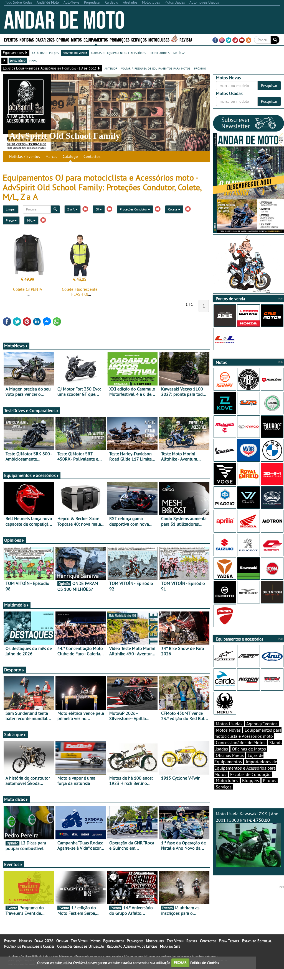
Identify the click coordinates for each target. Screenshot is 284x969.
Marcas (51, 156)
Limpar (11, 209)
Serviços (224, 787)
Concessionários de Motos (240, 742)
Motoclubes (158, 39)
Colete (173, 209)
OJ (98, 209)
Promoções (120, 39)
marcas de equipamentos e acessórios (118, 52)
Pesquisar (269, 85)
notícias (179, 52)
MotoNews (14, 345)
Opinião (62, 39)
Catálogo (70, 156)
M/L (30, 220)
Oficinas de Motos (249, 749)
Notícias (25, 940)
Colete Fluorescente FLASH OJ (80, 292)
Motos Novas (228, 730)
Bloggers (250, 780)
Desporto (12, 669)
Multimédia (15, 605)
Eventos (11, 39)
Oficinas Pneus (230, 755)
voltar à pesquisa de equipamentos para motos (155, 68)
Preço (10, 220)
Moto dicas (14, 799)
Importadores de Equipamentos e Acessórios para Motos (245, 768)
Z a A (71, 209)
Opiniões (12, 540)
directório (18, 60)
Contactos (91, 156)
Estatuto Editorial (257, 940)
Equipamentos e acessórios (30, 475)
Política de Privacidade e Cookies (29, 946)
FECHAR (180, 962)
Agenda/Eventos (262, 723)
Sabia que (13, 734)
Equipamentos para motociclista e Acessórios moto (248, 733)
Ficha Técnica (229, 940)
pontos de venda (75, 52)
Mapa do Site (170, 946)
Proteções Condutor (134, 209)
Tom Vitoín (79, 940)
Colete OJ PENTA (27, 289)
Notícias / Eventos (24, 156)
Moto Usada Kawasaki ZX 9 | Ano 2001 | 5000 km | (247, 817)
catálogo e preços (45, 52)
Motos (95, 940)
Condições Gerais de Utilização (80, 946)
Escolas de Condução (250, 774)
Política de (204, 962)
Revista (185, 39)
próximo (200, 68)
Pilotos (269, 780)
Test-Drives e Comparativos (29, 410)
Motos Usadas (229, 723)
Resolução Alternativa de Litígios (132, 946)
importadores (159, 52)
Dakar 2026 (45, 39)
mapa (33, 60)
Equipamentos (113, 940)
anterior (111, 68)
